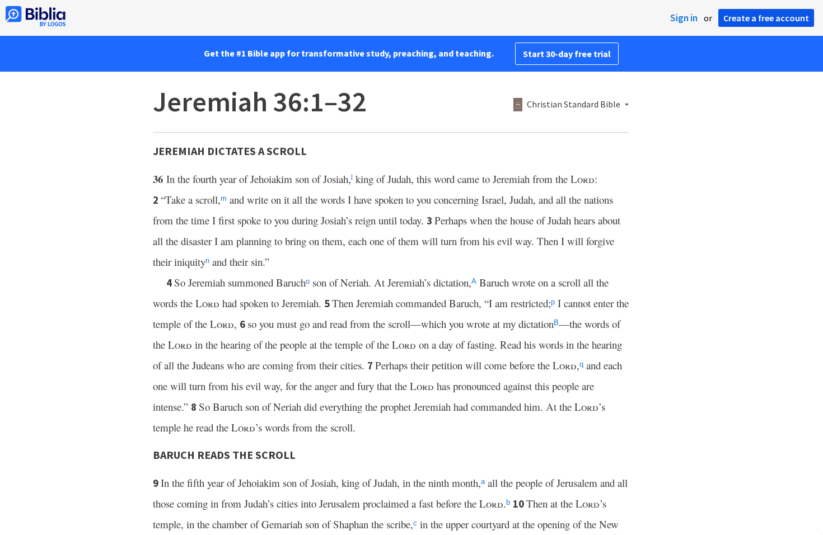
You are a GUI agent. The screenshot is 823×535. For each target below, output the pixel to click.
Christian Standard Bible (573, 105)
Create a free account (766, 18)
